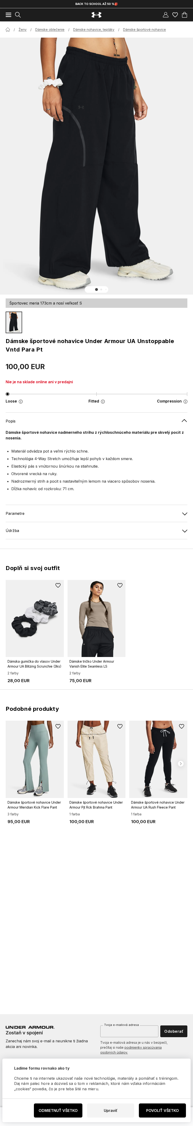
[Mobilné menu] (8, 15)
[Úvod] (8, 29)
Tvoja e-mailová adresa (121, 1025)
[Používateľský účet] (166, 15)
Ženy (23, 29)
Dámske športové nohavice (144, 29)
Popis (11, 421)
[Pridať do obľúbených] (58, 585)
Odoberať (173, 1031)
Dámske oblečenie (49, 29)
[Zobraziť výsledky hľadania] (18, 15)
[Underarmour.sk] (96, 15)
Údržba (12, 530)
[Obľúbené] (175, 15)
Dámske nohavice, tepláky (93, 29)
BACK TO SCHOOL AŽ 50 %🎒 (96, 4)
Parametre (15, 513)
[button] (96, 289)
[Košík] (184, 15)
